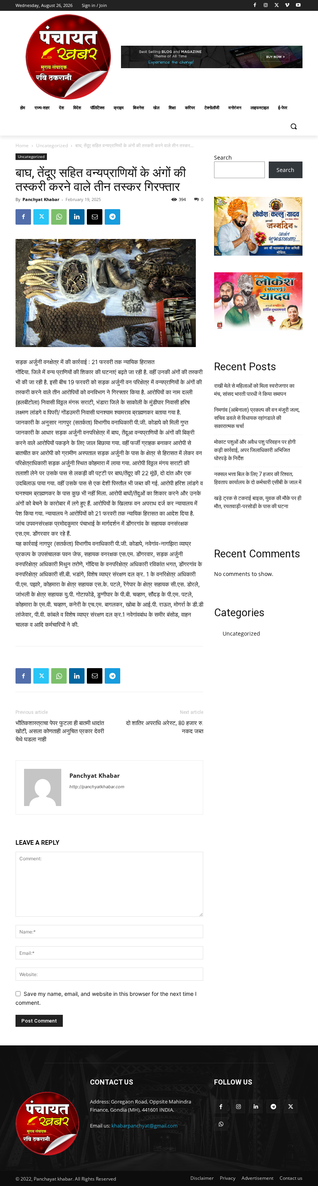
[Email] (94, 217)
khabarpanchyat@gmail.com (144, 1125)
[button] (293, 126)
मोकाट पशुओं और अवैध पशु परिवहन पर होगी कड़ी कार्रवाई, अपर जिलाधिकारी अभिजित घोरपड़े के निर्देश (255, 450)
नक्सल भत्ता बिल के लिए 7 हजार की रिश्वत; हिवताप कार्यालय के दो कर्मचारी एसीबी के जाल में (257, 478)
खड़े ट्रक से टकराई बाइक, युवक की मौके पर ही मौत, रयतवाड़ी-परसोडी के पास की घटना (257, 502)
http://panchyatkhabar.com (96, 786)
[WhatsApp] (59, 217)
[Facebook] (255, 5)
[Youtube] (298, 5)
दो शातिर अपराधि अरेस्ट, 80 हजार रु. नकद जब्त (164, 727)
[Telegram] (112, 217)
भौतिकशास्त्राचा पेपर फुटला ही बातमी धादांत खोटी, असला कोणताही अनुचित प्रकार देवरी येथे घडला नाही (60, 731)
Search (223, 157)
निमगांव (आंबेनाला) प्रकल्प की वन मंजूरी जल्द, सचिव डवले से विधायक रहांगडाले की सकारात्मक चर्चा (257, 418)
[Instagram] (265, 5)
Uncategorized (52, 145)
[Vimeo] (287, 5)
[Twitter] (276, 5)
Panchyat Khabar (40, 199)
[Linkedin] (77, 217)
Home (22, 145)
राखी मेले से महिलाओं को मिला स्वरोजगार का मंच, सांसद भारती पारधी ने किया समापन (254, 390)
